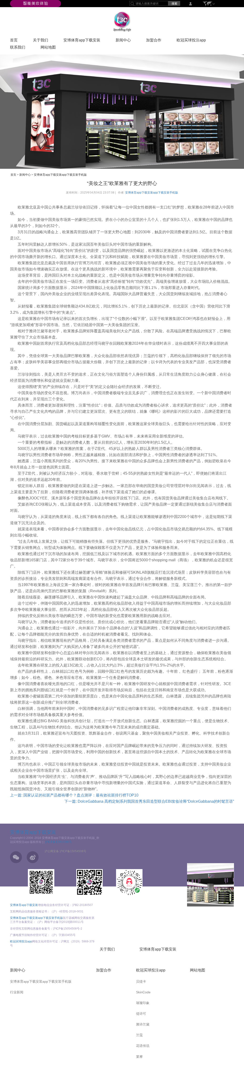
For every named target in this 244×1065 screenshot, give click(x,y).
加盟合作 (153, 41)
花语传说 (142, 1046)
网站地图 (48, 48)
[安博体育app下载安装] (35, 3)
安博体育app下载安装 (81, 41)
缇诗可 (141, 1013)
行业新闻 (16, 992)
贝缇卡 (141, 981)
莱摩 (139, 1057)
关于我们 (40, 41)
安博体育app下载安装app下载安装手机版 (60, 174)
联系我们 (17, 48)
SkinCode (143, 992)
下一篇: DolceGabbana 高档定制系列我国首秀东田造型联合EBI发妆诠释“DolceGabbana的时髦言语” (149, 801)
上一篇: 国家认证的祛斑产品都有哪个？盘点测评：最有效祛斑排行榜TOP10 (74, 795)
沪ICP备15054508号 (58, 842)
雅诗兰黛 (142, 1024)
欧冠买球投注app (191, 41)
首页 (14, 41)
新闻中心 (123, 41)
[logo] (122, 21)
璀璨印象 (142, 1003)
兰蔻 (139, 1035)
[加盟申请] (210, 884)
